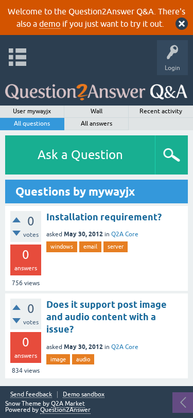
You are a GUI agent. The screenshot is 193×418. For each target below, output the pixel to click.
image (58, 359)
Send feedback (31, 394)
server (116, 246)
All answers (96, 123)
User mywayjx (32, 111)
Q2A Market (68, 403)
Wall (96, 111)
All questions (32, 123)
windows (61, 246)
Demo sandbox (83, 394)
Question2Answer (65, 409)
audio (83, 359)
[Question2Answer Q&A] (96, 87)
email (90, 246)
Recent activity (160, 111)
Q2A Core (124, 234)
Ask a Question (80, 155)
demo (49, 23)
